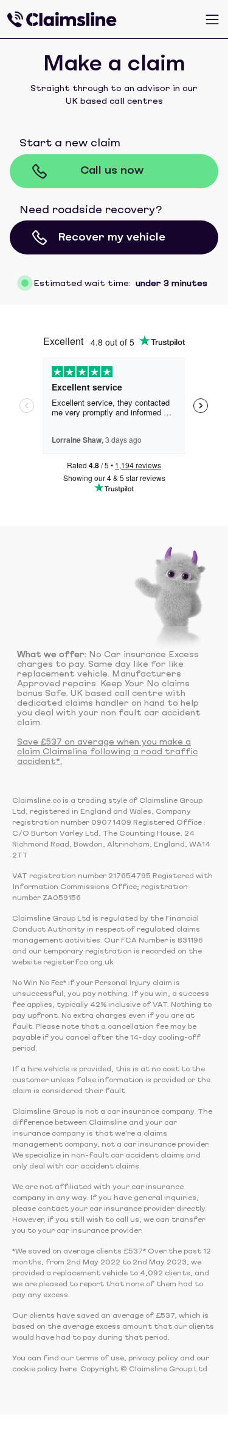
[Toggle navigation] (212, 19)
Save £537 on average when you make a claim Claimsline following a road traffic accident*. (107, 752)
